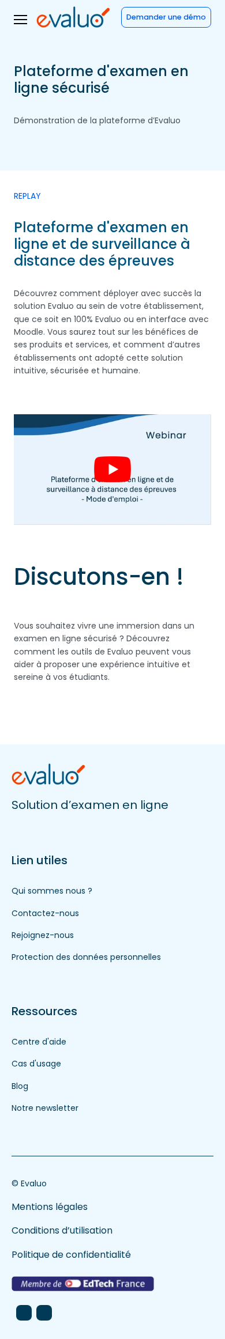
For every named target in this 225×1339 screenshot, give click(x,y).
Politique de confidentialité (71, 1254)
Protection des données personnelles (86, 957)
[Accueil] (73, 16)
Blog (20, 1086)
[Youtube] (44, 1313)
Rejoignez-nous (43, 935)
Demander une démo (166, 17)
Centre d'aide (39, 1041)
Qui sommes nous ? (52, 891)
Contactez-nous (45, 913)
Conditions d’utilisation (62, 1230)
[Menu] (20, 19)
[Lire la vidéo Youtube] (112, 469)
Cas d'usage (36, 1063)
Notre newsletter (45, 1108)
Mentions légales (50, 1206)
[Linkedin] (24, 1313)
